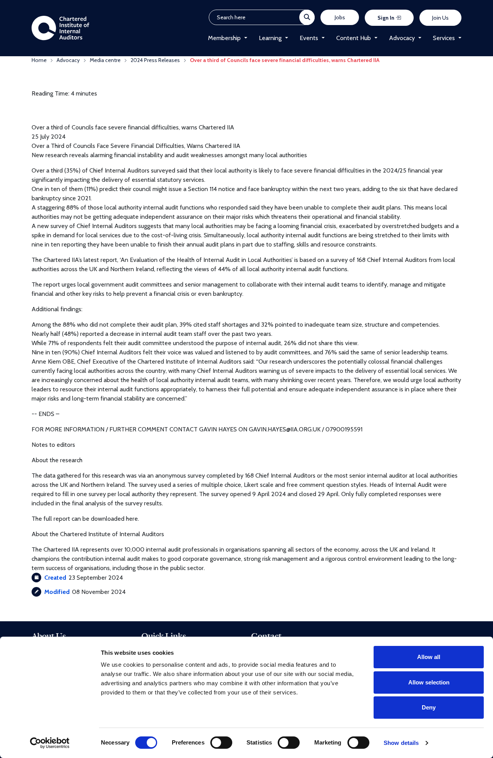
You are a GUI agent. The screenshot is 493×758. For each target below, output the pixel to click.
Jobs (340, 17)
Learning (270, 38)
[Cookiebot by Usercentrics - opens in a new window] (50, 743)
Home (39, 60)
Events (309, 38)
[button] (244, 38)
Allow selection (428, 682)
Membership (224, 38)
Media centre (105, 60)
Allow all (428, 657)
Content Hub (353, 38)
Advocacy (402, 38)
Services (444, 38)
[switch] (221, 742)
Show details (401, 743)
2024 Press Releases (155, 60)
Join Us (440, 17)
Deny (429, 707)
